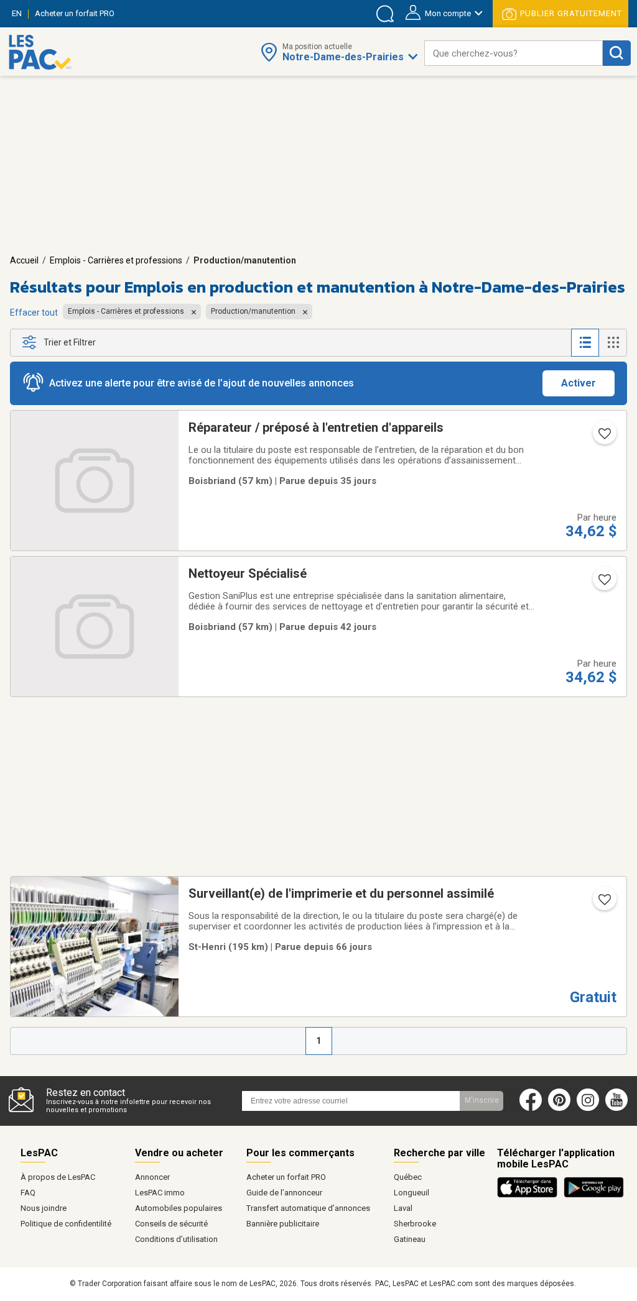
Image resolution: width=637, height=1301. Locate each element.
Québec (408, 1177)
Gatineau (409, 1239)
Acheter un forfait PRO (286, 1177)
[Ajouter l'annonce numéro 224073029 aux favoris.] (603, 583)
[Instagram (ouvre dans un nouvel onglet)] (588, 1108)
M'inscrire (482, 1100)
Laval (403, 1208)
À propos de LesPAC (58, 1177)
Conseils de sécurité (171, 1223)
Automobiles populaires (178, 1208)
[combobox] (513, 53)
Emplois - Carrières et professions (116, 260)
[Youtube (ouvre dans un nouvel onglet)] (619, 1108)
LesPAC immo (160, 1192)
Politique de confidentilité (66, 1223)
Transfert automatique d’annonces (308, 1208)
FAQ (28, 1192)
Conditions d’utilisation (176, 1239)
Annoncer (152, 1177)
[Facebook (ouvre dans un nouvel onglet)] (530, 1108)
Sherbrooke (415, 1223)
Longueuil (411, 1192)
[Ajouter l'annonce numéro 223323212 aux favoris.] (603, 903)
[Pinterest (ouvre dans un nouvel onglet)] (559, 1108)
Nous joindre (44, 1208)
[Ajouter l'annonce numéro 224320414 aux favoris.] (603, 437)
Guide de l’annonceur (284, 1192)
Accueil (24, 260)
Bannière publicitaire (282, 1223)
